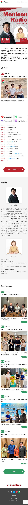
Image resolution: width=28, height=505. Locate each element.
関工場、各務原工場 (11, 146)
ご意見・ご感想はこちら (22, 2)
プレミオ (12, 158)
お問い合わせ (14, 498)
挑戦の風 (17, 153)
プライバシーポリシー (14, 501)
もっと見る (13, 471)
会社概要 (14, 495)
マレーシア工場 (10, 141)
